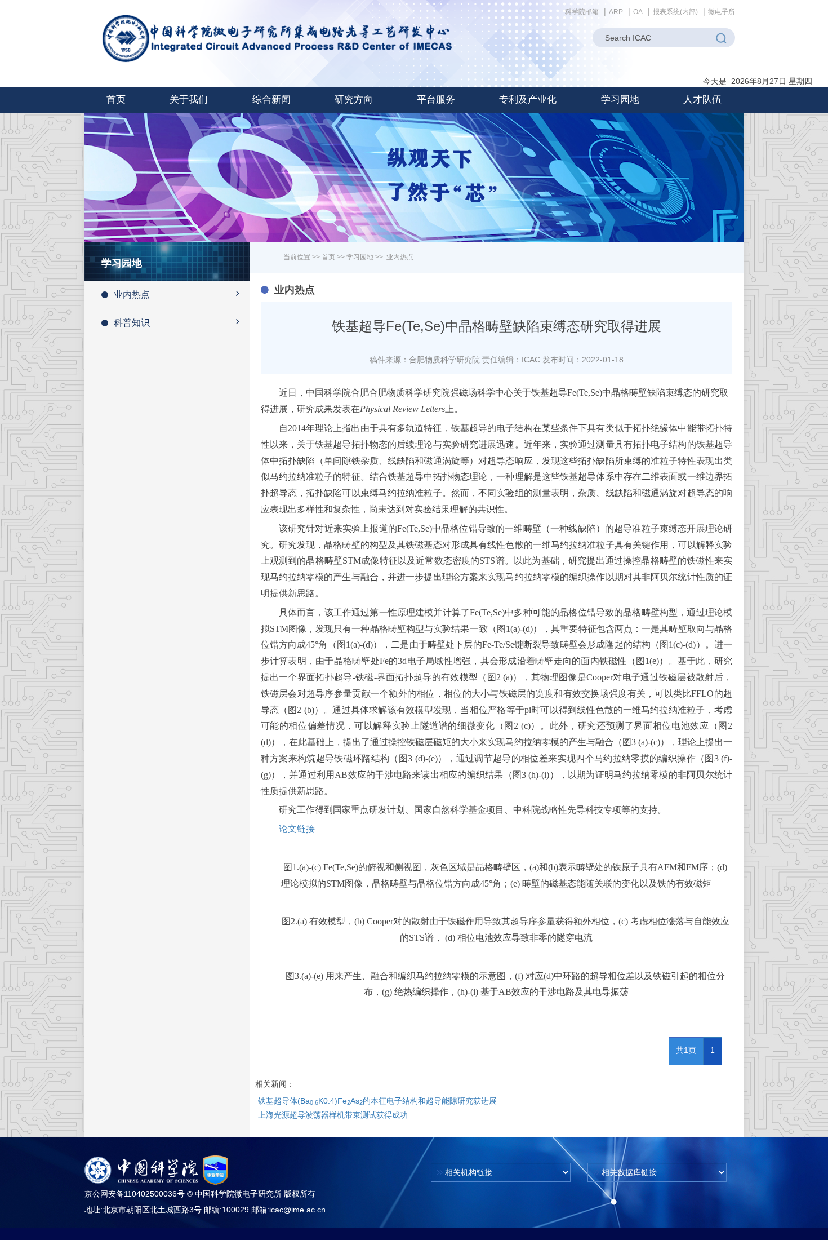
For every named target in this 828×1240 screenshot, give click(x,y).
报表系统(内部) (675, 12)
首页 (116, 99)
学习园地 (359, 257)
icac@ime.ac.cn (297, 1209)
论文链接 (297, 829)
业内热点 (132, 294)
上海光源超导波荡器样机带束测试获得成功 (333, 1114)
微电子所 (721, 12)
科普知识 (132, 322)
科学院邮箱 (582, 12)
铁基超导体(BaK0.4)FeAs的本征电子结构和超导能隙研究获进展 (377, 1100)
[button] (189, 100)
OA (638, 12)
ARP (616, 12)
